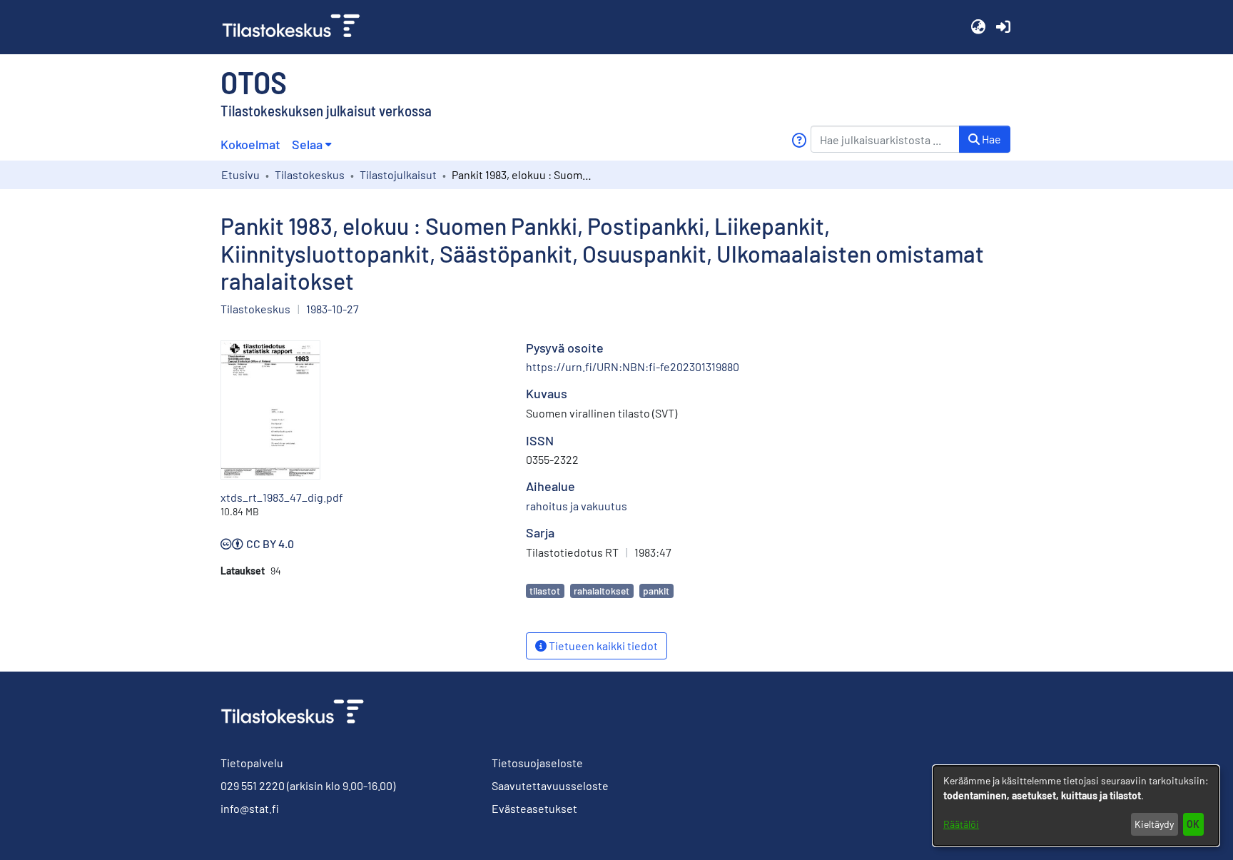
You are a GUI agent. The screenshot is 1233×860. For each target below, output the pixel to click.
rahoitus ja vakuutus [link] (576, 505)
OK (1193, 824)
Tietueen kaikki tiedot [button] (602, 645)
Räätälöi (961, 824)
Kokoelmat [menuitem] (250, 144)
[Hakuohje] (799, 140)
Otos (253, 81)
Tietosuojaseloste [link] (537, 762)
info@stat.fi (249, 808)
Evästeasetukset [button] (534, 808)
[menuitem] (311, 144)
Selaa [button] (307, 144)
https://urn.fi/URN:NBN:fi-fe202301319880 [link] (632, 366)
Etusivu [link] (240, 174)
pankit (656, 591)
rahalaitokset (601, 591)
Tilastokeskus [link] (310, 174)
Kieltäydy (1154, 824)
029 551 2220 (252, 785)
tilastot (544, 591)
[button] (978, 27)
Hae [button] (990, 139)
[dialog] (1076, 806)
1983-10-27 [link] (332, 308)
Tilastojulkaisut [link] (398, 174)
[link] (296, 27)
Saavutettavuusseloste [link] (550, 785)
